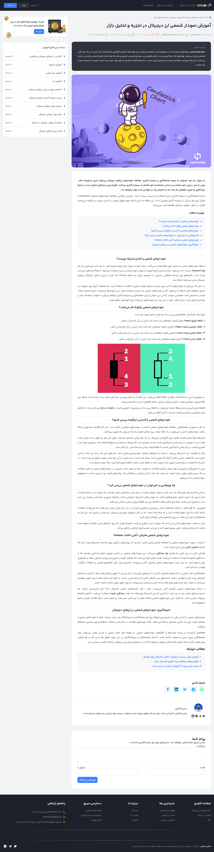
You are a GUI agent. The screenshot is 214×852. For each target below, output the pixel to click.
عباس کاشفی (195, 34)
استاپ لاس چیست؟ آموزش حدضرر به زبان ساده (176, 666)
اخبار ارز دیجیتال (168, 815)
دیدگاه (201, 746)
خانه (206, 17)
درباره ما (135, 810)
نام (202, 768)
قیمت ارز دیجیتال (165, 5)
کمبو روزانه (148, 5)
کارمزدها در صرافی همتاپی (91, 815)
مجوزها (135, 820)
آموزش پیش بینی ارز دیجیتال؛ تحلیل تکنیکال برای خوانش (171, 657)
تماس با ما (134, 815)
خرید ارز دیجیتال (187, 5)
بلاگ (209, 820)
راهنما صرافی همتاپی (93, 810)
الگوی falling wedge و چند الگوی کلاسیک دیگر (176, 661)
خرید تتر (39, 31)
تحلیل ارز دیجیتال (168, 820)
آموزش (200, 17)
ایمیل (81, 768)
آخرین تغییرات (96, 820)
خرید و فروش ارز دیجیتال (201, 810)
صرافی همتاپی (204, 5)
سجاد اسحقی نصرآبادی (169, 34)
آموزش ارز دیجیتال (167, 810)
